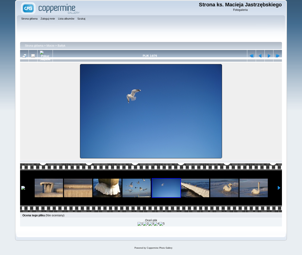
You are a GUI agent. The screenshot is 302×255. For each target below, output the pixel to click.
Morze (50, 45)
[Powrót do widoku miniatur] (24, 55)
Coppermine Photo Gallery (159, 248)
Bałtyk (61, 45)
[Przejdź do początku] (251, 55)
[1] (140, 224)
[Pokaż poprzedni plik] (260, 55)
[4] (156, 224)
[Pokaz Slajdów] (45, 56)
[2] (145, 224)
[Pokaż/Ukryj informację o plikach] (33, 55)
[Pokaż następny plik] (269, 55)
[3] (151, 224)
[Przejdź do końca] (277, 55)
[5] (162, 224)
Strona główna (34, 45)
